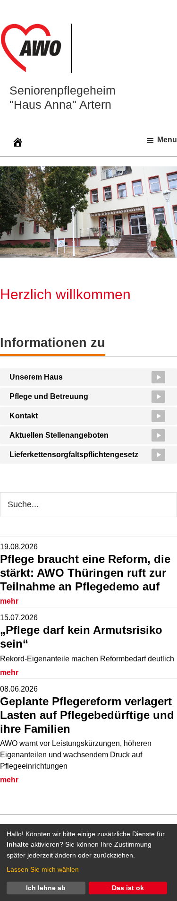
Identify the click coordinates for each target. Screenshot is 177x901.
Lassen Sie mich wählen (43, 869)
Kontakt (23, 416)
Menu (167, 140)
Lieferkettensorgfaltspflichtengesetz (73, 454)
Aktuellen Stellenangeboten (59, 435)
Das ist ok (128, 888)
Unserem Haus (36, 377)
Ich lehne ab (46, 888)
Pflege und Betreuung (48, 396)
